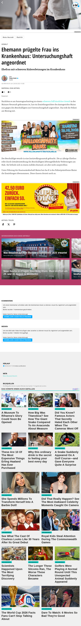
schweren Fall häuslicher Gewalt (56, 101)
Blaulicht (20, 37)
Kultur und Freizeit (19, 255)
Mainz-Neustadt (8, 37)
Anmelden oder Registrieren (17, 317)
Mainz (75, 255)
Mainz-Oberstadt (8, 255)
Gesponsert (6, 277)
